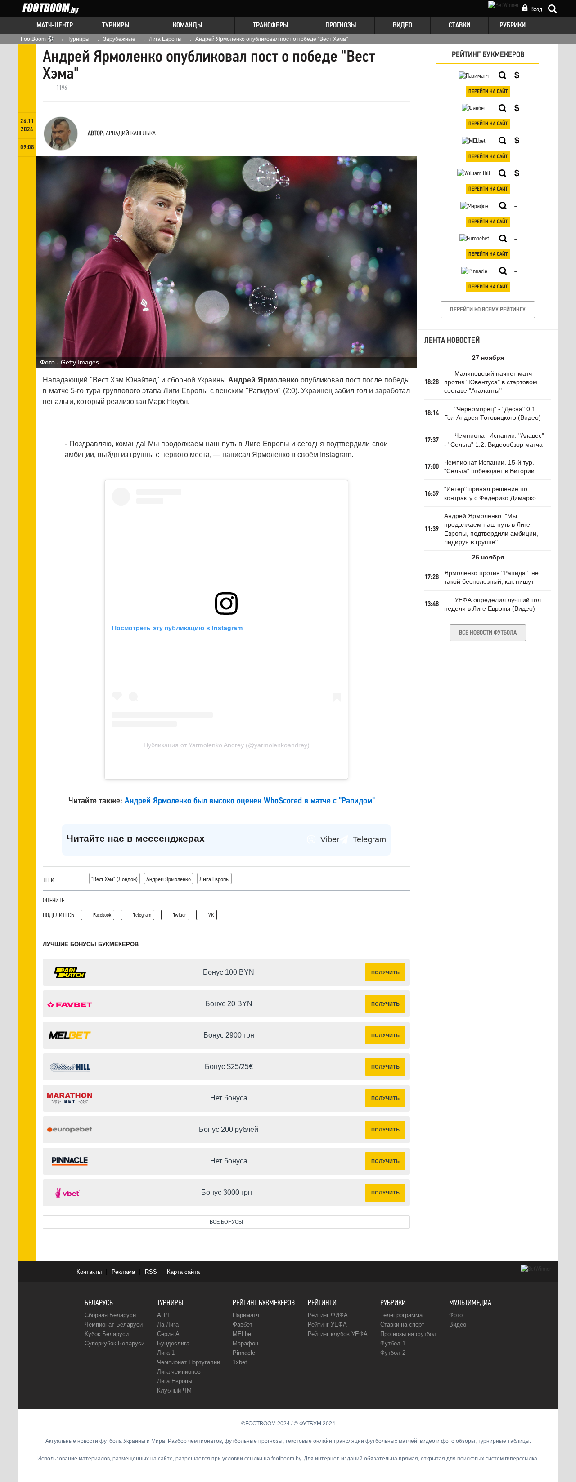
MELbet (243, 1334)
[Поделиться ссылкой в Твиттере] (27, 200)
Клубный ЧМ (174, 1390)
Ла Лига (168, 1324)
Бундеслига (173, 1343)
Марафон (245, 1343)
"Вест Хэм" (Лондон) (114, 879)
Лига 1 (166, 1352)
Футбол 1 (392, 1343)
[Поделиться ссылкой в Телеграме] (27, 183)
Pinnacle (244, 1352)
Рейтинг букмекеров (264, 1302)
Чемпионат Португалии (188, 1362)
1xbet (240, 1362)
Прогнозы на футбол (408, 1334)
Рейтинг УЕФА (327, 1324)
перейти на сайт (488, 91)
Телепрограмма (401, 1315)
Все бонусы (226, 1222)
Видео (457, 1324)
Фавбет (242, 1324)
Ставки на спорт (402, 1324)
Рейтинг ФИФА (328, 1315)
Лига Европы (214, 879)
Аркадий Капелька (131, 133)
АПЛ (163, 1315)
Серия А (168, 1334)
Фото (456, 1315)
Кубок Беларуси (107, 1334)
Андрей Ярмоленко (168, 879)
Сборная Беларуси (110, 1315)
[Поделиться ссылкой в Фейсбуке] (27, 165)
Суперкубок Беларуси (114, 1343)
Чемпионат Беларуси (114, 1324)
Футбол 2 (392, 1352)
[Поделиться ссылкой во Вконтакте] (27, 218)
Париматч (246, 1315)
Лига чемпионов (179, 1371)
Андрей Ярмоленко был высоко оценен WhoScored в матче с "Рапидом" (250, 801)
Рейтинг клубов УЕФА (338, 1334)
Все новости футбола (488, 633)
